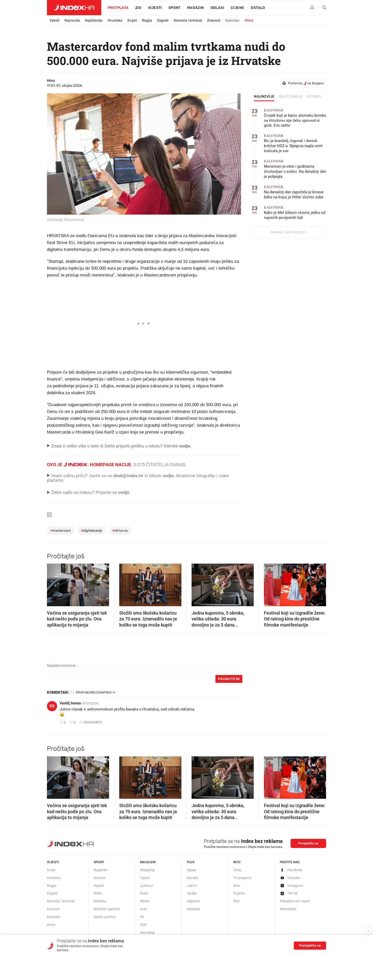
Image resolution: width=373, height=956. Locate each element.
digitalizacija (91, 530)
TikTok (292, 893)
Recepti (192, 878)
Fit (142, 917)
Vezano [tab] (314, 96)
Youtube (293, 878)
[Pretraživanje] (322, 7)
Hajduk (99, 886)
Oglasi (217, 8)
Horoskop (147, 932)
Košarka (100, 901)
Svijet (132, 20)
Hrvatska (115, 20)
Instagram (295, 886)
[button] (53, 583)
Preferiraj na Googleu (306, 83)
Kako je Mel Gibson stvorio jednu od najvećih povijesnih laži (294, 212)
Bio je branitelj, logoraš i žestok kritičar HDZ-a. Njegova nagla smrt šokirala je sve (293, 143)
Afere (249, 20)
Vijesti (155, 8)
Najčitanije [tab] (290, 96)
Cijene (237, 8)
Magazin (148, 862)
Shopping (147, 870)
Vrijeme (239, 893)
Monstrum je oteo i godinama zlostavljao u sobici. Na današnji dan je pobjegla (295, 169)
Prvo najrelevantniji (93, 692)
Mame (145, 901)
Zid (138, 8)
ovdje (168, 475)
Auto (143, 909)
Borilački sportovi (107, 909)
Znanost (213, 20)
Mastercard (60, 530)
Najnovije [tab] (264, 96)
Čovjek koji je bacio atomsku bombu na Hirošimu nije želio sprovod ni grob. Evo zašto (295, 118)
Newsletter (288, 909)
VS (52, 706)
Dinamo (99, 878)
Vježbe (192, 893)
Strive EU (120, 530)
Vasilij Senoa (70, 703)
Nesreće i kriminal (188, 20)
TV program (242, 878)
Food (144, 893)
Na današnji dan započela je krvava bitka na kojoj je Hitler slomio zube (293, 192)
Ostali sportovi (105, 917)
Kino (236, 886)
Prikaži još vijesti (288, 232)
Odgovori (193, 901)
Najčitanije (94, 20)
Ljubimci (146, 886)
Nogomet (101, 870)
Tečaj (237, 870)
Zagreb (162, 20)
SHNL (98, 893)
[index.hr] (74, 7)
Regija (147, 20)
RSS (236, 901)
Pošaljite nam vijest (295, 901)
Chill (143, 925)
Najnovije (72, 20)
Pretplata (118, 8)
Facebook (294, 870)
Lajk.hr (192, 886)
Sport (174, 8)
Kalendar (232, 20)
